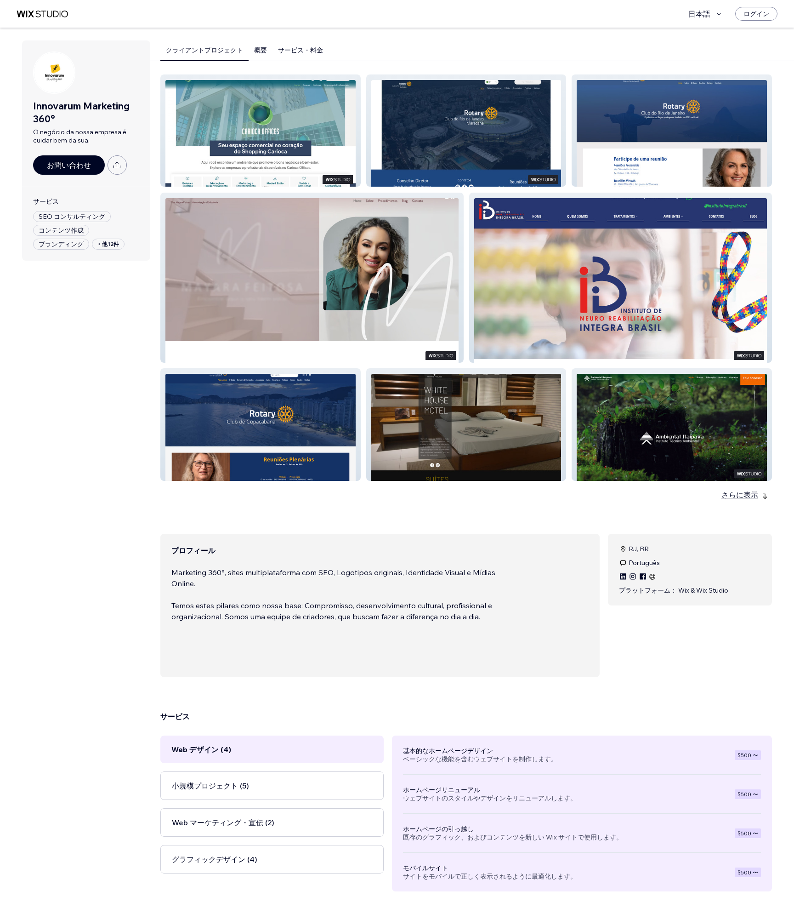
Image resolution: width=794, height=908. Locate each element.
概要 (260, 50)
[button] (260, 130)
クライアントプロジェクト (204, 50)
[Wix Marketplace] (42, 14)
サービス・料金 (300, 50)
